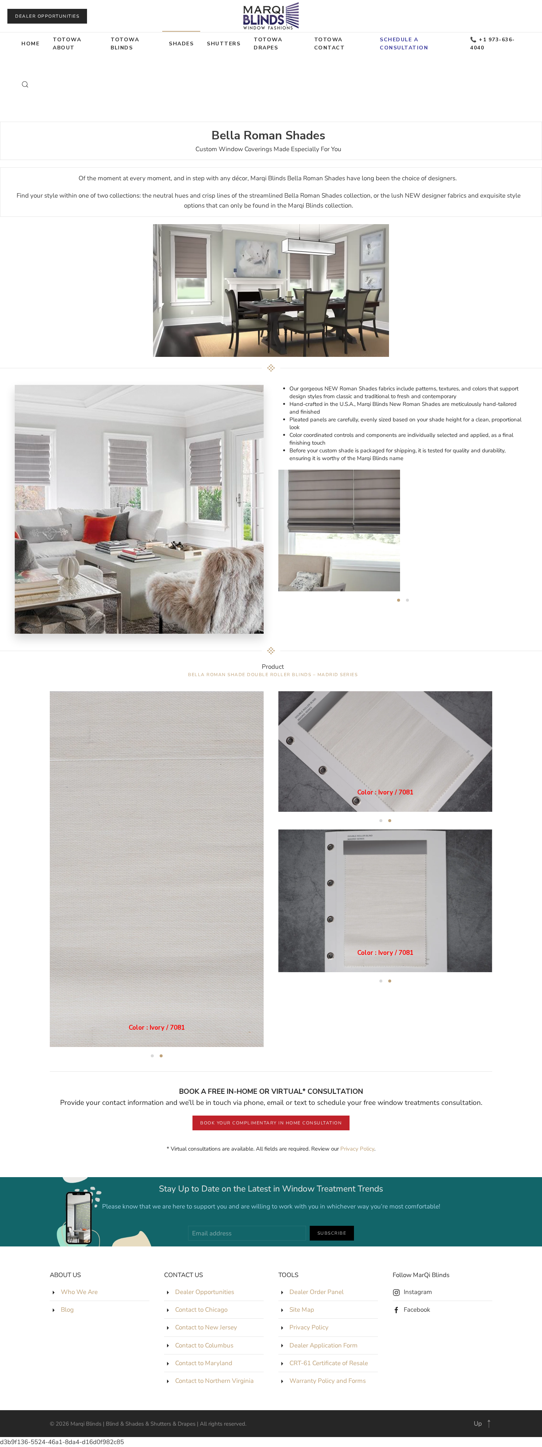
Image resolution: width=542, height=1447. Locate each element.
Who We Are (79, 1292)
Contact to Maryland (203, 1363)
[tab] (398, 600)
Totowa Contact (329, 43)
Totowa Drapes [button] (268, 43)
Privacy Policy (357, 1148)
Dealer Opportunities (47, 16)
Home (30, 43)
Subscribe (332, 1233)
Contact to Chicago (201, 1309)
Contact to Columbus (204, 1345)
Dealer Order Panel (316, 1292)
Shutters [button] (223, 43)
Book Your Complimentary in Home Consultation (271, 1123)
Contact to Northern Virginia (214, 1381)
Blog (67, 1309)
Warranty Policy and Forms (327, 1381)
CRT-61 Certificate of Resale (328, 1363)
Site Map (301, 1309)
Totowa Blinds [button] (125, 43)
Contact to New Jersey (206, 1327)
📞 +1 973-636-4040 (492, 43)
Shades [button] (181, 43)
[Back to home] (271, 16)
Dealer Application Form (323, 1345)
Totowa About (67, 43)
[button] (25, 84)
